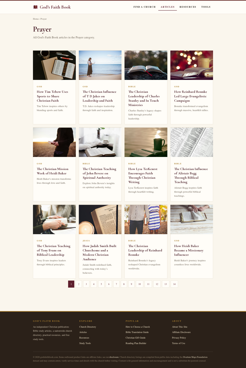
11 (148, 284)
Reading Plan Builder (136, 343)
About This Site (179, 326)
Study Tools (85, 343)
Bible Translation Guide (137, 332)
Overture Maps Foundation (195, 356)
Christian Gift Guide (135, 337)
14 (174, 284)
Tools (206, 7)
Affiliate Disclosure (181, 332)
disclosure (114, 356)
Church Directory (87, 326)
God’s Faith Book (55, 7)
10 (139, 284)
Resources (188, 7)
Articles (168, 7)
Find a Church (145, 7)
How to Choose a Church (138, 326)
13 (166, 284)
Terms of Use (178, 343)
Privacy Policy (179, 337)
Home (36, 18)
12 (157, 284)
